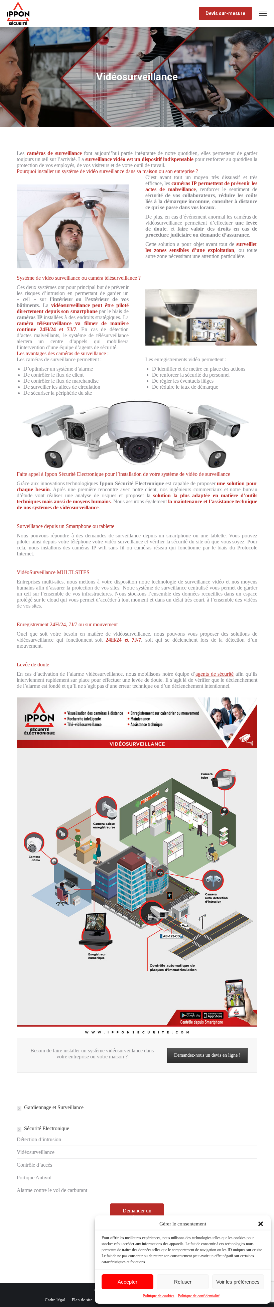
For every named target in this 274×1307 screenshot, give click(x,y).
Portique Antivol (34, 1177)
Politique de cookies (158, 1296)
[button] (260, 1223)
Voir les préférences (238, 1282)
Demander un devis (137, 1213)
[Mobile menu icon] (263, 13)
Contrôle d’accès (34, 1165)
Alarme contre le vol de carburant (52, 1190)
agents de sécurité (214, 674)
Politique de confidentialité (199, 1296)
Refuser (182, 1282)
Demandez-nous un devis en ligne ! (207, 1055)
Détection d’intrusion (39, 1139)
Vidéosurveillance (35, 1152)
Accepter (127, 1282)
